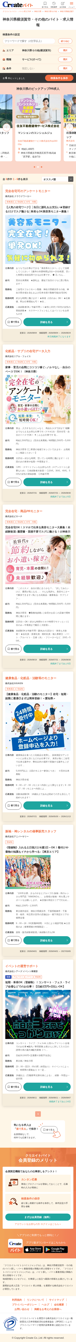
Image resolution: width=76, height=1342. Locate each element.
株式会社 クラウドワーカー (18, 196)
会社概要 (59, 1304)
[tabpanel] (38, 127)
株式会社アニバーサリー (17, 836)
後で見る (15, 322)
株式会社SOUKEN (14, 683)
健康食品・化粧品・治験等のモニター (30, 678)
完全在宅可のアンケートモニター (27, 191)
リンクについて (35, 1299)
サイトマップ (56, 1299)
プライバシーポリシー (24, 1304)
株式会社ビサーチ (13, 516)
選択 (65, 50)
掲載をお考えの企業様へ (48, 1309)
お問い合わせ (21, 1309)
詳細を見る (46, 322)
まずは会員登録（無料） (38, 1217)
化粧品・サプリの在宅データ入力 (27, 351)
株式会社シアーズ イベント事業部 (21, 971)
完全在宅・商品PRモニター (23, 511)
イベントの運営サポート (21, 966)
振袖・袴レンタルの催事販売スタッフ (30, 831)
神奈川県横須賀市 (67, 11)
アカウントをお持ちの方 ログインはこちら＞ (38, 1224)
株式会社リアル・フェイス (18, 356)
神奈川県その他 (51, 11)
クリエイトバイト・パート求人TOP (17, 11)
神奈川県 (37, 11)
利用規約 (17, 1299)
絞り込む (65, 41)
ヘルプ (45, 1304)
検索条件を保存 (59, 78)
